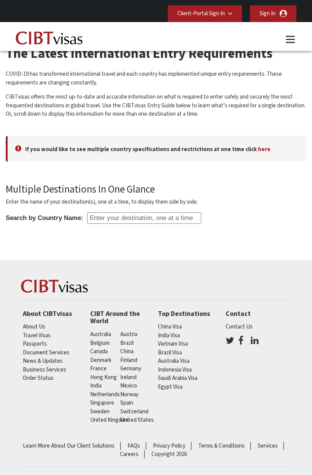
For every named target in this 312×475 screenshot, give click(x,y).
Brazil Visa (170, 353)
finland (128, 360)
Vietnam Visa (173, 344)
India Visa (169, 336)
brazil (127, 343)
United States (137, 420)
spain (126, 403)
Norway (129, 394)
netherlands (105, 394)
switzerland (134, 412)
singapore (102, 403)
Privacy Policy (169, 446)
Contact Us (239, 327)
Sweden (100, 412)
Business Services (44, 370)
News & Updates (43, 361)
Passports (35, 344)
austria (128, 334)
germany (130, 369)
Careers (129, 454)
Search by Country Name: (44, 217)
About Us (34, 327)
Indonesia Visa (175, 370)
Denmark (100, 360)
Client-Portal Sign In (201, 14)
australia (100, 334)
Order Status (38, 378)
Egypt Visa (170, 387)
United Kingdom (109, 420)
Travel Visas (37, 336)
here (264, 149)
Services (268, 446)
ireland (128, 377)
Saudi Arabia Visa (177, 378)
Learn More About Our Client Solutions (69, 446)
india (96, 386)
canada (99, 351)
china (127, 351)
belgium (100, 343)
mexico (128, 386)
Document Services (46, 353)
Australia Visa (173, 361)
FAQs (133, 446)
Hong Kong (103, 377)
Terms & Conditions (221, 446)
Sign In (267, 14)
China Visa (170, 327)
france (98, 369)
